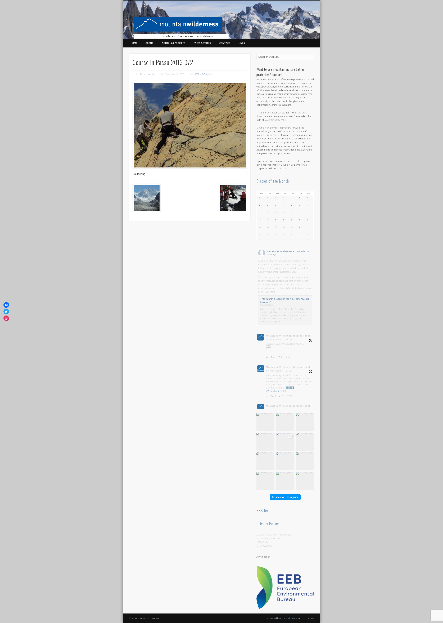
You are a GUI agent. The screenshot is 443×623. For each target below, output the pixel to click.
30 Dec (289, 370)
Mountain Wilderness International (288, 251)
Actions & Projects (173, 43)
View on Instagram (287, 497)
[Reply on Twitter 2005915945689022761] (267, 396)
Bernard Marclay (147, 74)
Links (241, 43)
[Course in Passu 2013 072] (190, 125)
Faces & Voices (202, 43)
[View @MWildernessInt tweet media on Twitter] (268, 347)
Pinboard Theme (288, 618)
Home (133, 43)
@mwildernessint (274, 339)
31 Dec (289, 339)
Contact (224, 43)
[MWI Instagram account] (6, 318)
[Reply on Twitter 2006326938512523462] (267, 357)
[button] (265, 422)
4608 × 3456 (201, 74)
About (149, 43)
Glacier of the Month (272, 181)
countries (282, 168)
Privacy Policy (267, 523)
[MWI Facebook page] (6, 305)
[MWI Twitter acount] (6, 311)
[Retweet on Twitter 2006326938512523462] (273, 357)
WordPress (308, 618)
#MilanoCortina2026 (276, 390)
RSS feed (263, 510)
